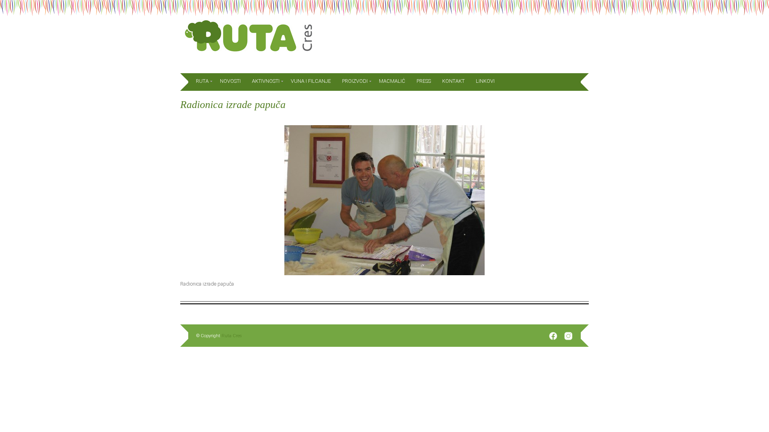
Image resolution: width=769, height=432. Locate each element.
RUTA (202, 81)
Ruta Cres (231, 335)
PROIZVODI (355, 81)
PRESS (424, 81)
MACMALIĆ (392, 81)
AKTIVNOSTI (266, 81)
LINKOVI (485, 81)
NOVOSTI (230, 81)
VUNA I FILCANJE (311, 81)
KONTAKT (453, 81)
